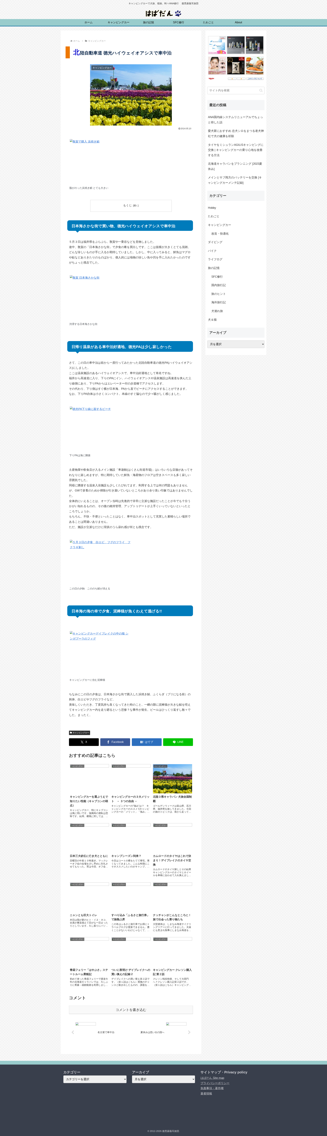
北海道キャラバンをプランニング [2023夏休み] (235, 166)
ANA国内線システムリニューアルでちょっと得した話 (235, 120)
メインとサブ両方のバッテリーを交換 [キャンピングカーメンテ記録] (235, 180)
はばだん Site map (212, 1078)
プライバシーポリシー (214, 1083)
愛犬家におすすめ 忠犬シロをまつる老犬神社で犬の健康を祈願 (236, 133)
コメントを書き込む (131, 1010)
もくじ (127, 205)
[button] (261, 90)
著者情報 (206, 1093)
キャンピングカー (81, 732)
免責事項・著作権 (212, 1088)
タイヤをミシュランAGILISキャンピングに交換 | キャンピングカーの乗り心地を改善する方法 (235, 150)
